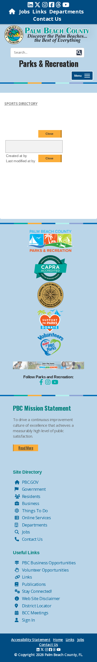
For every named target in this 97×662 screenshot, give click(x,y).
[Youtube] (65, 5)
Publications (33, 584)
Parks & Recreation (48, 63)
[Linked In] (30, 5)
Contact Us (47, 18)
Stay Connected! (36, 591)
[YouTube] (54, 382)
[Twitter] (37, 5)
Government (33, 489)
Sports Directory (21, 103)
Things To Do (34, 511)
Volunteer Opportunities (45, 570)
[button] (79, 52)
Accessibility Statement (30, 639)
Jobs (24, 11)
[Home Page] (12, 11)
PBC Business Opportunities (48, 563)
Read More (25, 448)
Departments (66, 11)
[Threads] (58, 5)
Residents (30, 496)
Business (30, 503)
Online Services (36, 518)
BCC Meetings (34, 613)
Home (58, 639)
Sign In (28, 620)
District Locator (36, 606)
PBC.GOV (30, 482)
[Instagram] (45, 5)
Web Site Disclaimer (40, 598)
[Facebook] (51, 5)
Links (39, 11)
